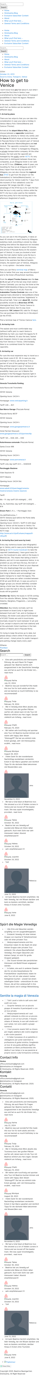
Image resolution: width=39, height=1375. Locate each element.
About (6, 18)
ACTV (27, 156)
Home (6, 10)
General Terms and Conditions (16, 23)
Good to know (6, 77)
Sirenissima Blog (11, 13)
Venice (24, 77)
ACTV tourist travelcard (18, 550)
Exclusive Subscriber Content (16, 16)
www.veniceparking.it (19, 401)
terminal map (22, 270)
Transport (17, 77)
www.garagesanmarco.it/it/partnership (16, 433)
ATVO (6, 175)
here (34, 320)
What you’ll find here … (13, 21)
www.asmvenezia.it (18, 460)
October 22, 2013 (7, 74)
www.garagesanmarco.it (20, 427)
